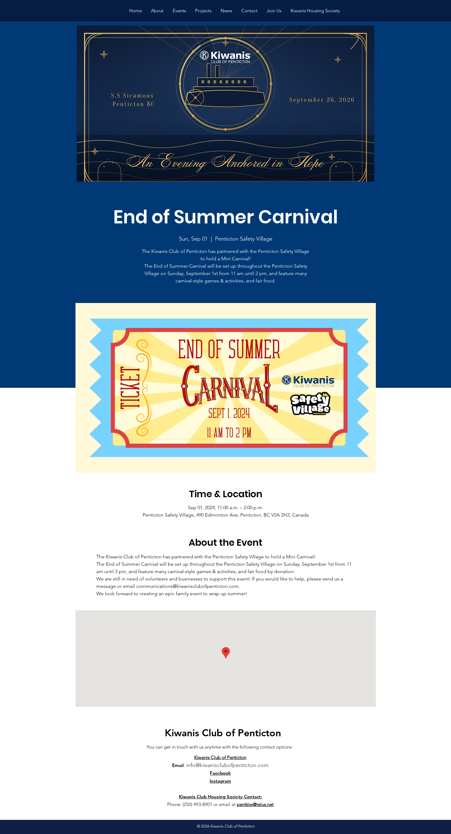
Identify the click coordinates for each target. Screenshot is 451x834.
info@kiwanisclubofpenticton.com (227, 765)
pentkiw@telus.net (255, 804)
